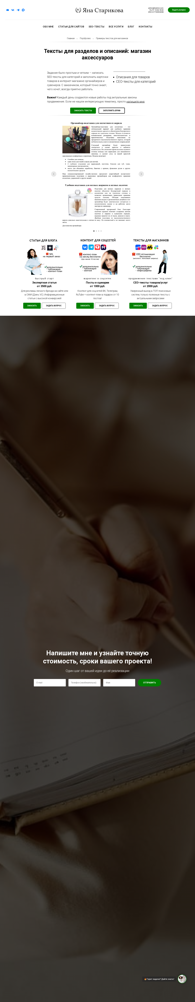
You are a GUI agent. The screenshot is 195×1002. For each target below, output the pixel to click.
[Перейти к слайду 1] (93, 231)
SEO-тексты (96, 26)
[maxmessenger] (23, 10)
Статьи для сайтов (71, 26)
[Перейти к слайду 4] (101, 231)
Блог (131, 26)
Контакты (145, 26)
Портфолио (85, 38)
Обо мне (48, 26)
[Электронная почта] (7, 10)
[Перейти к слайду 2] (96, 231)
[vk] (12, 10)
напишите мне (135, 101)
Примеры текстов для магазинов (112, 38)
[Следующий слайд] (141, 174)
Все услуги (116, 26)
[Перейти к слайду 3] (98, 231)
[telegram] (18, 10)
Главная (71, 38)
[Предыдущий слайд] (53, 174)
